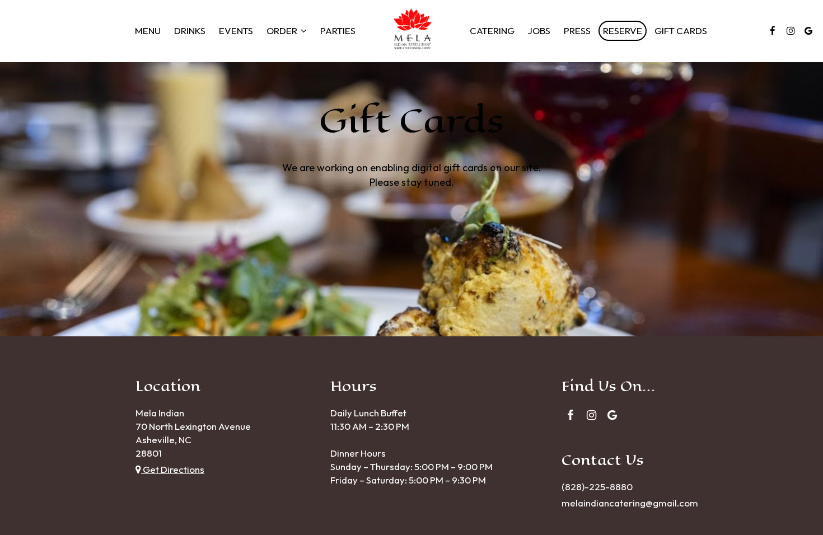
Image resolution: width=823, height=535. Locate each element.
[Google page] (808, 31)
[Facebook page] (773, 31)
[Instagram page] (790, 31)
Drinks (189, 30)
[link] (413, 30)
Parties (338, 30)
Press (577, 30)
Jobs (539, 30)
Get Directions (172, 469)
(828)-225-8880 (597, 486)
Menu (148, 30)
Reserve (622, 30)
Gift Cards (680, 30)
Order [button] (282, 30)
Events (236, 30)
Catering (492, 30)
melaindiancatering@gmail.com (630, 503)
